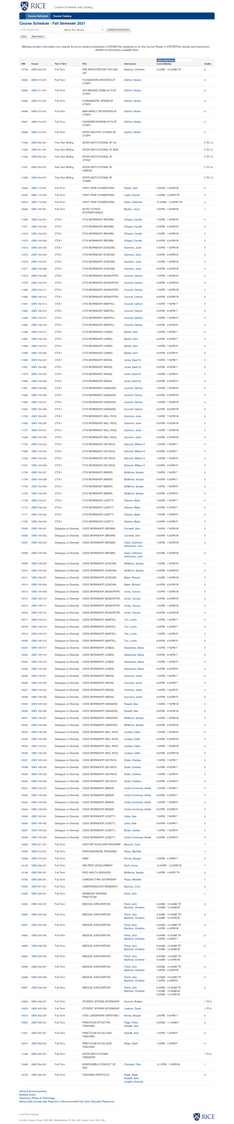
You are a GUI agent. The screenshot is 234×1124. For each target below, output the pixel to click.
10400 (24, 886)
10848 (24, 132)
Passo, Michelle (132, 851)
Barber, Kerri (131, 332)
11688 (24, 381)
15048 (24, 837)
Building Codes (27, 1094)
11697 (24, 367)
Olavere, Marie (132, 500)
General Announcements (32, 1091)
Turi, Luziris (130, 619)
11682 (24, 296)
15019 (24, 633)
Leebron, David (132, 1008)
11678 (24, 275)
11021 (24, 1033)
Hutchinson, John (133, 546)
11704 (24, 479)
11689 (24, 317)
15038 (24, 767)
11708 (24, 500)
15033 (24, 732)
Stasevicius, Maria (134, 647)
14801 (24, 925)
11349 (24, 1053)
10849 (24, 1001)
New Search (38, 36)
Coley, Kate (130, 816)
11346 (24, 156)
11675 (24, 254)
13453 (24, 904)
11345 (24, 149)
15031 (24, 718)
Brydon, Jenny (132, 209)
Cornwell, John (132, 528)
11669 (24, 219)
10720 (24, 1074)
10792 (24, 879)
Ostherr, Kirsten (132, 80)
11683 (24, 324)
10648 (24, 858)
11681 (24, 303)
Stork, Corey (131, 865)
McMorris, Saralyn (134, 472)
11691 (24, 388)
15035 (24, 746)
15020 (24, 640)
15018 (24, 626)
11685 (24, 310)
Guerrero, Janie (132, 247)
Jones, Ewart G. (132, 360)
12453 (24, 1008)
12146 (24, 872)
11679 (24, 282)
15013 (24, 591)
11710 (24, 507)
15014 (24, 598)
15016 (24, 612)
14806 (24, 977)
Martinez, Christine (134, 69)
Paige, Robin (131, 1022)
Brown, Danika (132, 830)
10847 (24, 121)
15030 (24, 711)
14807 (24, 987)
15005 (24, 528)
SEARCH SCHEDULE (119, 29)
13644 (24, 851)
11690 (24, 360)
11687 (24, 339)
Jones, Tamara (132, 591)
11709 (24, 416)
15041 (24, 788)
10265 (24, 893)
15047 (24, 830)
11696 (24, 353)
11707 (24, 430)
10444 (24, 188)
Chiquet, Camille (133, 219)
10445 (24, 195)
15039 (24, 774)
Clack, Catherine (133, 202)
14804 (24, 956)
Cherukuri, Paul (132, 1064)
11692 (24, 423)
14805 (24, 966)
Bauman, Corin (132, 844)
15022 (24, 654)
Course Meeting (164, 63)
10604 (24, 1022)
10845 (24, 100)
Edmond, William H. (134, 444)
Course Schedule (38, 16)
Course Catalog (62, 16)
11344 (24, 142)
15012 (24, 584)
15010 (24, 570)
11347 (24, 167)
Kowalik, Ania (131, 1026)
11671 (24, 226)
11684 (24, 346)
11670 (24, 374)
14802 (24, 935)
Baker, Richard (132, 577)
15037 (24, 760)
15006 (24, 535)
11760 (24, 521)
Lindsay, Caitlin (132, 732)
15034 (24, 739)
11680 (24, 289)
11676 (24, 261)
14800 (24, 914)
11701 (24, 465)
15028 (24, 697)
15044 (24, 809)
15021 (24, 647)
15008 (24, 553)
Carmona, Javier (133, 675)
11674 (24, 247)
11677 (24, 268)
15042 (24, 795)
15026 (24, 682)
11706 (24, 444)
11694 (24, 395)
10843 (24, 80)
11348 (24, 177)
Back (23, 36)
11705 (24, 486)
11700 (24, 472)
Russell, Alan (131, 704)
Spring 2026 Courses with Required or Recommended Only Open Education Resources (66, 1101)
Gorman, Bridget (133, 1001)
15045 (24, 816)
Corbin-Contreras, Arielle (137, 788)
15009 (24, 563)
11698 (24, 437)
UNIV (34, 69)
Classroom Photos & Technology (37, 1098)
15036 (24, 753)
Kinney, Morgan (132, 858)
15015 (24, 605)
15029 (24, 704)
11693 (24, 409)
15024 (24, 668)
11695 (24, 402)
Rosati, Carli (130, 188)
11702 (24, 458)
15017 (24, 619)
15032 (24, 725)
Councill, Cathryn (133, 275)
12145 (24, 865)
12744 (24, 69)
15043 (24, 802)
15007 (24, 542)
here (135, 50)
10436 (24, 1064)
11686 (24, 332)
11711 (24, 514)
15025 (24, 675)
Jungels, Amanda (133, 1081)
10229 (24, 844)
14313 (24, 1015)
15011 (24, 577)
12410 (24, 1043)
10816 (24, 202)
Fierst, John (130, 893)
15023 (24, 661)
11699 (24, 451)
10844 (24, 90)
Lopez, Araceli (132, 195)
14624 (24, 209)
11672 (24, 233)
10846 (24, 111)
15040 (24, 781)
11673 (24, 240)
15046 (24, 823)
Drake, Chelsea (132, 760)
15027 (24, 689)
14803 (24, 945)
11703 (24, 493)
